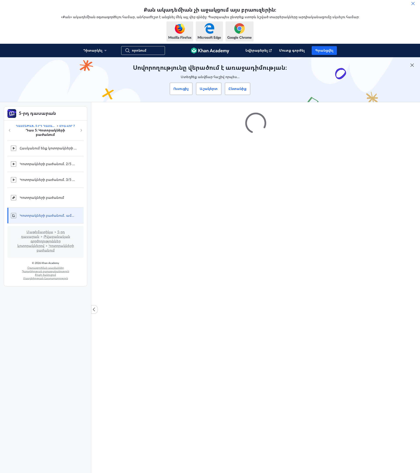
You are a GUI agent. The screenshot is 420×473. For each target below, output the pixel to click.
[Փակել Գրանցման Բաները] (412, 65)
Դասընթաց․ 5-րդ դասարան (36, 126)
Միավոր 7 (67, 126)
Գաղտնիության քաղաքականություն (45, 271)
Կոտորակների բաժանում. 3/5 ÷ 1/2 (48, 180)
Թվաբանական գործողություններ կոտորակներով (43, 241)
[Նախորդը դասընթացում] (9, 130)
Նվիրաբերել (256, 50)
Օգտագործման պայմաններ (45, 268)
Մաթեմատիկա (39, 232)
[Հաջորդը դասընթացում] (81, 130)
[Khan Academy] (210, 50)
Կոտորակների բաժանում (42, 197)
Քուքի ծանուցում (45, 275)
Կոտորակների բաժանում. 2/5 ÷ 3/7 (48, 164)
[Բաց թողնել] (413, 3)
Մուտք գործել (292, 50)
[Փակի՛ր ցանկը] (94, 309)
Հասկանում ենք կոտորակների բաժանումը (48, 148)
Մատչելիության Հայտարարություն (45, 278)
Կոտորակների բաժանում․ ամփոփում (48, 215)
